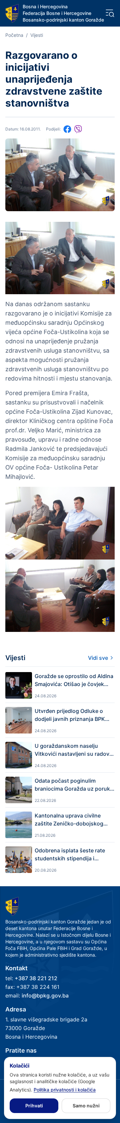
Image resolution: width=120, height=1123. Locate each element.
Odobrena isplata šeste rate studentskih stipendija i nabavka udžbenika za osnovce (70, 854)
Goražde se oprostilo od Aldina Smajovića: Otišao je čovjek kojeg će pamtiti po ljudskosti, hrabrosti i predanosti (74, 680)
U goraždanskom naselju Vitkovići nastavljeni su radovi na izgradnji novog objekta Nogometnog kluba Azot (73, 750)
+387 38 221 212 (36, 978)
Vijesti (36, 35)
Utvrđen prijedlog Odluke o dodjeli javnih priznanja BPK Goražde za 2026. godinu (70, 715)
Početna (14, 35)
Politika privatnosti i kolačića (65, 1089)
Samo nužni (86, 1105)
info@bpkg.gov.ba (45, 995)
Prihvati (34, 1105)
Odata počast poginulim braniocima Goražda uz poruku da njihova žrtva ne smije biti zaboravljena (74, 785)
